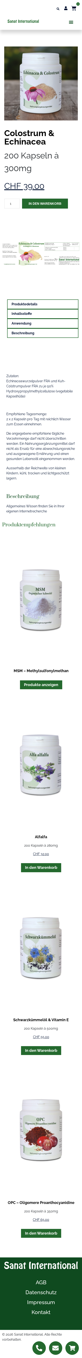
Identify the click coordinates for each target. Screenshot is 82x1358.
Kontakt (41, 1312)
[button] (58, 8)
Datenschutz (41, 1292)
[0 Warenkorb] (74, 8)
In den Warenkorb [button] (41, 867)
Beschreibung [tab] (23, 333)
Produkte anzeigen (41, 684)
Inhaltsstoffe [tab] (22, 314)
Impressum (41, 1302)
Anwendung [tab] (21, 323)
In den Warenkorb (45, 203)
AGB (41, 1282)
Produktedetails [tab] (24, 304)
